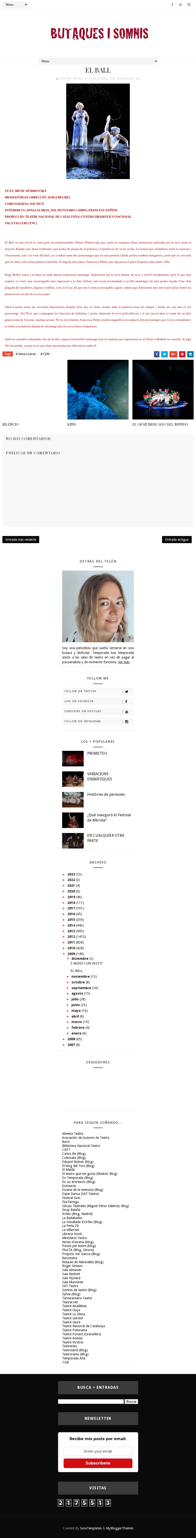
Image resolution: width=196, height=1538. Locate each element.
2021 (71, 885)
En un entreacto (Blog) (78, 1182)
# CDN (45, 354)
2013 (71, 931)
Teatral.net (70, 1302)
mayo (76, 1011)
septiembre (81, 988)
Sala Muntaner (72, 1282)
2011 (71, 942)
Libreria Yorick (72, 1234)
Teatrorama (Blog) (75, 1354)
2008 (71, 1039)
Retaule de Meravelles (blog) (82, 1262)
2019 (71, 897)
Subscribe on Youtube (83, 711)
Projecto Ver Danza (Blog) (81, 1254)
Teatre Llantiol (72, 1318)
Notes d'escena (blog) (78, 1242)
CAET (66, 1149)
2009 (71, 954)
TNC (137, 78)
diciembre (80, 958)
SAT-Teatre (70, 1286)
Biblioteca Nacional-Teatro (81, 1146)
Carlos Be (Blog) (74, 1154)
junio (76, 1005)
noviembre (81, 976)
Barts (66, 1142)
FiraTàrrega (70, 1202)
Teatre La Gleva (73, 1314)
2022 (71, 880)
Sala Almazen (72, 1270)
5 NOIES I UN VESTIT (87, 963)
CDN (112, 78)
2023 (71, 874)
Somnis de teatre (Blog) (79, 1290)
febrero (78, 1027)
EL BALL (77, 971)
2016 (71, 914)
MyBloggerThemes (119, 1528)
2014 (71, 925)
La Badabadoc (72, 1218)
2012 (71, 937)
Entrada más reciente (20, 539)
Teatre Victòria (72, 1342)
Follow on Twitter (80, 691)
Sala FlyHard (71, 1278)
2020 (71, 891)
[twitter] (180, 4)
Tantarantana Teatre (77, 1298)
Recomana (69, 1258)
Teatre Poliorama (74, 1330)
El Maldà (68, 1170)
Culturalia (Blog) (74, 1158)
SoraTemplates (91, 1528)
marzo (77, 1022)
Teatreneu (69, 1346)
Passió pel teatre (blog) (79, 1246)
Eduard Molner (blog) (77, 1162)
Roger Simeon (72, 1266)
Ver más (124, 662)
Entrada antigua (177, 539)
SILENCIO (10, 424)
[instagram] (188, 4)
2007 (71, 1045)
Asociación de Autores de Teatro (85, 1138)
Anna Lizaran (98, 78)
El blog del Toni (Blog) (78, 1166)
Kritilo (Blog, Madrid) (77, 1214)
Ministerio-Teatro (74, 1238)
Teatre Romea (72, 1338)
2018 (71, 903)
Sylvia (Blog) (71, 1294)
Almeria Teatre (72, 1133)
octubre (78, 982)
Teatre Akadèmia (74, 1306)
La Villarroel (70, 1230)
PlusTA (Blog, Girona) (78, 1250)
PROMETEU (97, 753)
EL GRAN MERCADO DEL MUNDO (160, 424)
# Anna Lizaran (26, 354)
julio (75, 999)
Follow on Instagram (83, 721)
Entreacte (69, 1186)
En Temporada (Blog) (77, 1178)
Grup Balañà (71, 1210)
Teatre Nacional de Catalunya (83, 1326)
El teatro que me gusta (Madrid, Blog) (89, 1174)
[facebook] (172, 4)
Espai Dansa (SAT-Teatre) (80, 1194)
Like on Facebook (79, 701)
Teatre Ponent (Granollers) (81, 1334)
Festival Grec (71, 1198)
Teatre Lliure (71, 1322)
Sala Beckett (71, 1274)
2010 (71, 948)
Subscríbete (98, 1463)
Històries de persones (106, 794)
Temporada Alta (73, 1358)
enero (76, 1033)
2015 (71, 920)
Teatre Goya (71, 1310)
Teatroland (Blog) (75, 1350)
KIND (71, 424)
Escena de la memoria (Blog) (82, 1190)
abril (75, 1016)
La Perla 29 (70, 1226)
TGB (65, 1362)
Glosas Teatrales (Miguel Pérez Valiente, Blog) (95, 1206)
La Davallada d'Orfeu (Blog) (82, 1222)
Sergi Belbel (125, 78)
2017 (71, 908)
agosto (77, 993)
